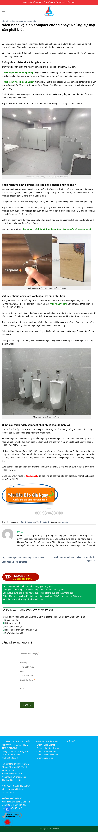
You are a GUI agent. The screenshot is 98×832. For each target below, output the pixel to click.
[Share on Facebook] (42, 513)
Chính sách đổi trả (44, 758)
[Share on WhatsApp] (37, 513)
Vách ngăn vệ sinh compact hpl (19, 73)
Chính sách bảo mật (45, 745)
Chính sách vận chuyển (47, 755)
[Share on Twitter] (47, 513)
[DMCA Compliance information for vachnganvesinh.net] (12, 815)
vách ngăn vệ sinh (58, 304)
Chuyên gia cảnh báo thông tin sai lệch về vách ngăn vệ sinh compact (57, 229)
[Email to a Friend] (51, 513)
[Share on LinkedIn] (60, 513)
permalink (65, 522)
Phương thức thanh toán (47, 748)
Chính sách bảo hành (46, 751)
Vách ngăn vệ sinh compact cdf (19, 82)
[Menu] (3, 11)
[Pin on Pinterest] (56, 513)
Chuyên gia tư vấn (28, 21)
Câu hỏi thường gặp (10, 21)
